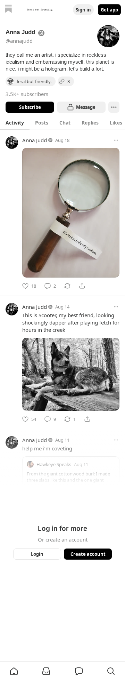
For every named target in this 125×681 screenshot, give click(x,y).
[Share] (82, 285)
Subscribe (30, 107)
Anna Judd (34, 140)
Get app (109, 10)
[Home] (8, 10)
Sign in (83, 10)
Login (37, 554)
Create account (88, 554)
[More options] (116, 140)
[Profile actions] (113, 107)
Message (85, 107)
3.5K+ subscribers (27, 93)
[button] (13, 671)
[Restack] (67, 285)
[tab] (15, 122)
